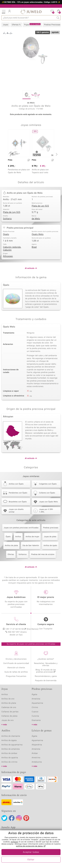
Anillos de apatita (9, 757)
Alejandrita (37, 744)
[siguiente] (56, 154)
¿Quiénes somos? (45, 659)
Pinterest (26, 818)
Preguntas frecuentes (16, 676)
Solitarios (23, 554)
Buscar (58, 17)
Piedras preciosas (50, 528)
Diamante (36, 720)
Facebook (12, 818)
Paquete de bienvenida (45, 680)
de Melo (36, 218)
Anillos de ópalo (50, 545)
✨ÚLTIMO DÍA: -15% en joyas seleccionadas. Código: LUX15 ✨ (31, 2)
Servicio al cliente (16, 624)
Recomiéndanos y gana (46, 676)
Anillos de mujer (32, 536)
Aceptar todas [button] (31, 852)
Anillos (18, 536)
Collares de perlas (9, 711)
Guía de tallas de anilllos (16, 672)
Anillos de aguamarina (11, 744)
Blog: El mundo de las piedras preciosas (46, 670)
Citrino (35, 707)
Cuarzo (35, 711)
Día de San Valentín (30, 545)
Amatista (36, 698)
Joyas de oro (7, 720)
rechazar (14, 842)
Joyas (5, 24)
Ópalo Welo (38, 234)
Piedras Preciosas (52, 24)
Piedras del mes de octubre (42, 554)
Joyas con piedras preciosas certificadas (21, 528)
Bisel (34, 247)
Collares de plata (9, 716)
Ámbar (35, 753)
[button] (4, 11)
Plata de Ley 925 (40, 206)
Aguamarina (37, 740)
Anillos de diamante (10, 736)
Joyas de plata (50, 536)
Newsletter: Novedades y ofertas (46, 664)
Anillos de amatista (10, 749)
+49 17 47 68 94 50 (14, 629)
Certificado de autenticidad (16, 663)
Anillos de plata (11, 545)
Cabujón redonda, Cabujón (12, 249)
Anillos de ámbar (9, 753)
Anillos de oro (7, 698)
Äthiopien (8, 256)
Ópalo (6, 234)
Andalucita (37, 762)
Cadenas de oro (8, 707)
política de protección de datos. (29, 846)
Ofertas (11, 554)
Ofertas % (16, 24)
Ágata (34, 694)
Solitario (7, 218)
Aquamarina (37, 703)
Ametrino (36, 757)
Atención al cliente (16, 667)
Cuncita (35, 716)
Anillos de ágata (9, 740)
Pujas (32, 24)
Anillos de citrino (9, 762)
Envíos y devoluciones (16, 659)
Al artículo (29, 268)
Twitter (4, 818)
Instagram (19, 818)
